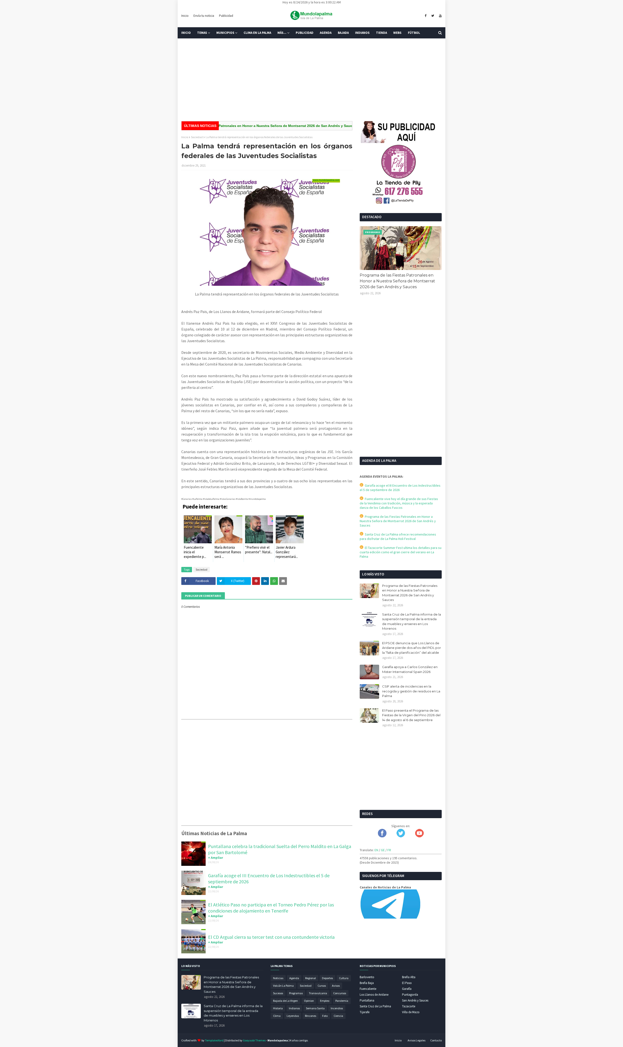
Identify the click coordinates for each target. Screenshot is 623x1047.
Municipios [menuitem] (225, 33)
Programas (296, 993)
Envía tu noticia (203, 16)
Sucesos (278, 993)
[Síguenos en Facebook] (382, 836)
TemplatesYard (214, 1040)
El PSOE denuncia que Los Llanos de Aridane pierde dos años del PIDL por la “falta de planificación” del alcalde (411, 647)
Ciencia (338, 1016)
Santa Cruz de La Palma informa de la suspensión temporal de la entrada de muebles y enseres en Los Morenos (411, 621)
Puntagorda (410, 995)
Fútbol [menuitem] (414, 33)
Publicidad (226, 16)
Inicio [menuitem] (186, 33)
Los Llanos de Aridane (374, 995)
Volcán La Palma (283, 985)
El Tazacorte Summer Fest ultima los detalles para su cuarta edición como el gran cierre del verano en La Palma (400, 552)
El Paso (407, 983)
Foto (325, 1016)
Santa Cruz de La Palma (375, 1006)
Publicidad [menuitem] (304, 33)
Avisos (336, 985)
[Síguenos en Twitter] (400, 836)
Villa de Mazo (411, 1012)
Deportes (327, 978)
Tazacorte (408, 1006)
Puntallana (367, 1000)
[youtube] (440, 16)
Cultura (343, 978)
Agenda (294, 978)
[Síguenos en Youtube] (419, 836)
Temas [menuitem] (202, 33)
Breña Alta (408, 977)
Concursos (339, 993)
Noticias (278, 978)
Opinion (309, 1000)
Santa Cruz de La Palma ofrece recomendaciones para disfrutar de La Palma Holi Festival (398, 536)
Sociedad (197, 137)
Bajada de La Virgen (285, 1000)
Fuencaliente (368, 989)
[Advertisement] (311, 80)
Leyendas (293, 1016)
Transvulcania (318, 993)
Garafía (407, 989)
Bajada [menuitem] (343, 33)
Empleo (324, 1000)
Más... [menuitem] (281, 33)
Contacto (436, 1040)
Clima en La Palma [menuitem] (257, 33)
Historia (278, 1008)
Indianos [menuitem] (362, 33)
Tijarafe (364, 1012)
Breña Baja (367, 983)
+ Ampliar (215, 857)
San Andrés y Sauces (415, 1000)
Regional (310, 978)
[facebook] (425, 16)
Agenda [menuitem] (325, 33)
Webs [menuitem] (397, 33)
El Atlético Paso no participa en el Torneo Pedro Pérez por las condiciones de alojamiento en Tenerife (271, 908)
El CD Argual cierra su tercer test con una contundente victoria (271, 937)
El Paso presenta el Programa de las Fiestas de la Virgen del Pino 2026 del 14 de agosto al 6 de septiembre (411, 715)
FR (389, 850)
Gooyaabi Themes (254, 1040)
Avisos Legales (416, 1040)
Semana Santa (315, 1008)
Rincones (310, 1016)
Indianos (294, 1008)
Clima (277, 1016)
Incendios (337, 1008)
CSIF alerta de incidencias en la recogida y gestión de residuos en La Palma (411, 691)
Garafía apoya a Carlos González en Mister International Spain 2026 (410, 669)
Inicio (185, 16)
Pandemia (341, 1000)
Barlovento (367, 977)
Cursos (322, 985)
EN (376, 850)
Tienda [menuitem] (381, 33)
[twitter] (432, 16)
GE (383, 850)
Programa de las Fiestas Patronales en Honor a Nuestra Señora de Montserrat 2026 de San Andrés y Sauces (237, 126)
